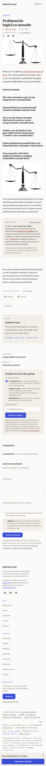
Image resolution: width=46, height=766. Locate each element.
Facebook (10, 297)
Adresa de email (11, 404)
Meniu (40, 4)
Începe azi (9, 696)
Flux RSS (6, 674)
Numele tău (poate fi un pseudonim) (16, 468)
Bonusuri (6, 626)
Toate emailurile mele (10, 702)
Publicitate (6, 616)
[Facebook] (5, 592)
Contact (5, 621)
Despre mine (7, 605)
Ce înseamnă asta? (35, 222)
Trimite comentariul (12, 535)
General (7, 15)
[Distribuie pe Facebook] (8, 36)
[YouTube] (10, 592)
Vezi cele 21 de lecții (23, 761)
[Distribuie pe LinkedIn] (13, 36)
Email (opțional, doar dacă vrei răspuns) (17, 503)
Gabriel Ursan (10, 4)
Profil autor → (20, 338)
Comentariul (7, 479)
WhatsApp (29, 291)
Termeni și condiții (27, 715)
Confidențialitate (28, 712)
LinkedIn (23, 297)
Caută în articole (8, 669)
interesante (7, 306)
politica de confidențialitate (31, 431)
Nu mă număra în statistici (26, 727)
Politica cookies (9, 715)
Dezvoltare (6, 654)
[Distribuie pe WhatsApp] (3, 36)
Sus (41, 721)
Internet (5, 643)
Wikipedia (9, 338)
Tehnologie (7, 638)
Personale (6, 659)
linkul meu (7, 582)
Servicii (5, 610)
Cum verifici (8, 727)
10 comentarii (25, 32)
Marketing (6, 664)
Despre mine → (33, 338)
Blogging (6, 649)
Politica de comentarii (12, 717)
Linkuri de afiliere (32, 717)
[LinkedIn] (16, 592)
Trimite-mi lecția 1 (15, 415)
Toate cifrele (24, 734)
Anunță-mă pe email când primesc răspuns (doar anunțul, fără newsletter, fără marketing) (24, 514)
